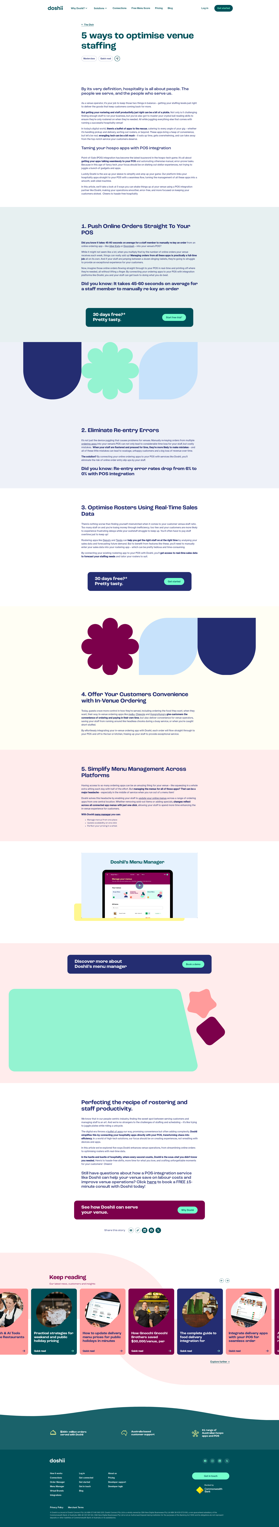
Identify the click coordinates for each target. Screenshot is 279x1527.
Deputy (107, 540)
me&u (131, 714)
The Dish (89, 24)
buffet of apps (115, 1131)
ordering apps (89, 443)
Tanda (119, 540)
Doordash (129, 246)
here (152, 1182)
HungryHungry (158, 714)
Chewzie (140, 714)
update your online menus (153, 798)
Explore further (218, 1361)
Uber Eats (114, 246)
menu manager (103, 814)
